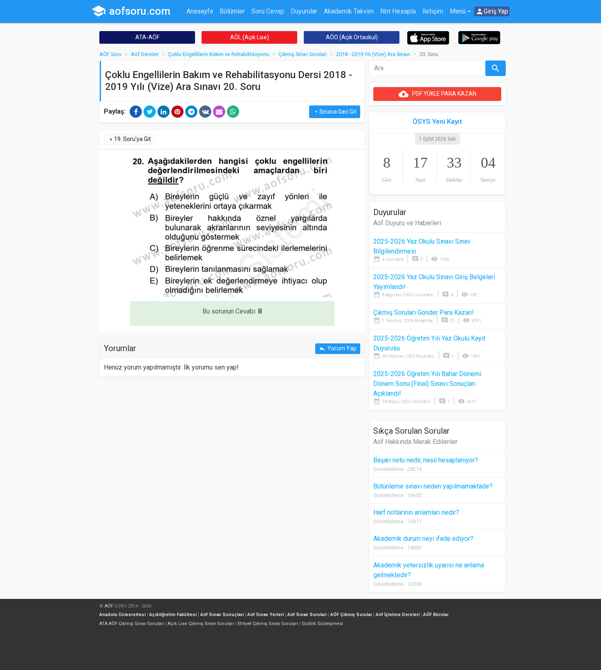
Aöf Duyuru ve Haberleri (407, 223)
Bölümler (232, 11)
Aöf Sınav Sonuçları (222, 614)
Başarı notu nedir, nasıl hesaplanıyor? (425, 460)
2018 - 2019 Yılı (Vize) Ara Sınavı (373, 54)
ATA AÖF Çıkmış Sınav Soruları (131, 623)
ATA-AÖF (147, 37)
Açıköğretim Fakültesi (173, 614)
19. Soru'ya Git (129, 139)
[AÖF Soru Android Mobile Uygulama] (479, 37)
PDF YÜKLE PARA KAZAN (437, 94)
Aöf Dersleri (145, 54)
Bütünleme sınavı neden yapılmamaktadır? (433, 486)
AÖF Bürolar (436, 614)
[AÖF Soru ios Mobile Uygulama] (428, 37)
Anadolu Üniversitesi (122, 614)
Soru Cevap (267, 11)
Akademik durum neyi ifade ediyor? (423, 538)
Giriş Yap (491, 11)
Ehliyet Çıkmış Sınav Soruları (268, 623)
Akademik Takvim (349, 11)
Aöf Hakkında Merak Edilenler (415, 442)
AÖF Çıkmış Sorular (351, 614)
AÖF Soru (110, 54)
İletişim (432, 11)
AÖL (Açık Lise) (249, 37)
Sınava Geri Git (335, 111)
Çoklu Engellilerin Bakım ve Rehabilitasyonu (218, 54)
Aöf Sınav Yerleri (265, 614)
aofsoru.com (130, 11)
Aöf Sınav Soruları (307, 614)
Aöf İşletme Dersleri (397, 614)
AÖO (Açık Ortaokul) (352, 37)
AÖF (109, 606)
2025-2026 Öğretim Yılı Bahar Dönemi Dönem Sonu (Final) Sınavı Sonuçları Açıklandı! (427, 383)
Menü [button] (458, 11)
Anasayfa (199, 11)
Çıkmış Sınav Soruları (302, 54)
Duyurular (304, 11)
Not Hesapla (398, 11)
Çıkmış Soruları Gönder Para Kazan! (423, 312)
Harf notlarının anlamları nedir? (416, 512)
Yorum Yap (338, 348)
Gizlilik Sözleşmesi (322, 623)
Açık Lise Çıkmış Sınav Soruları (201, 623)
